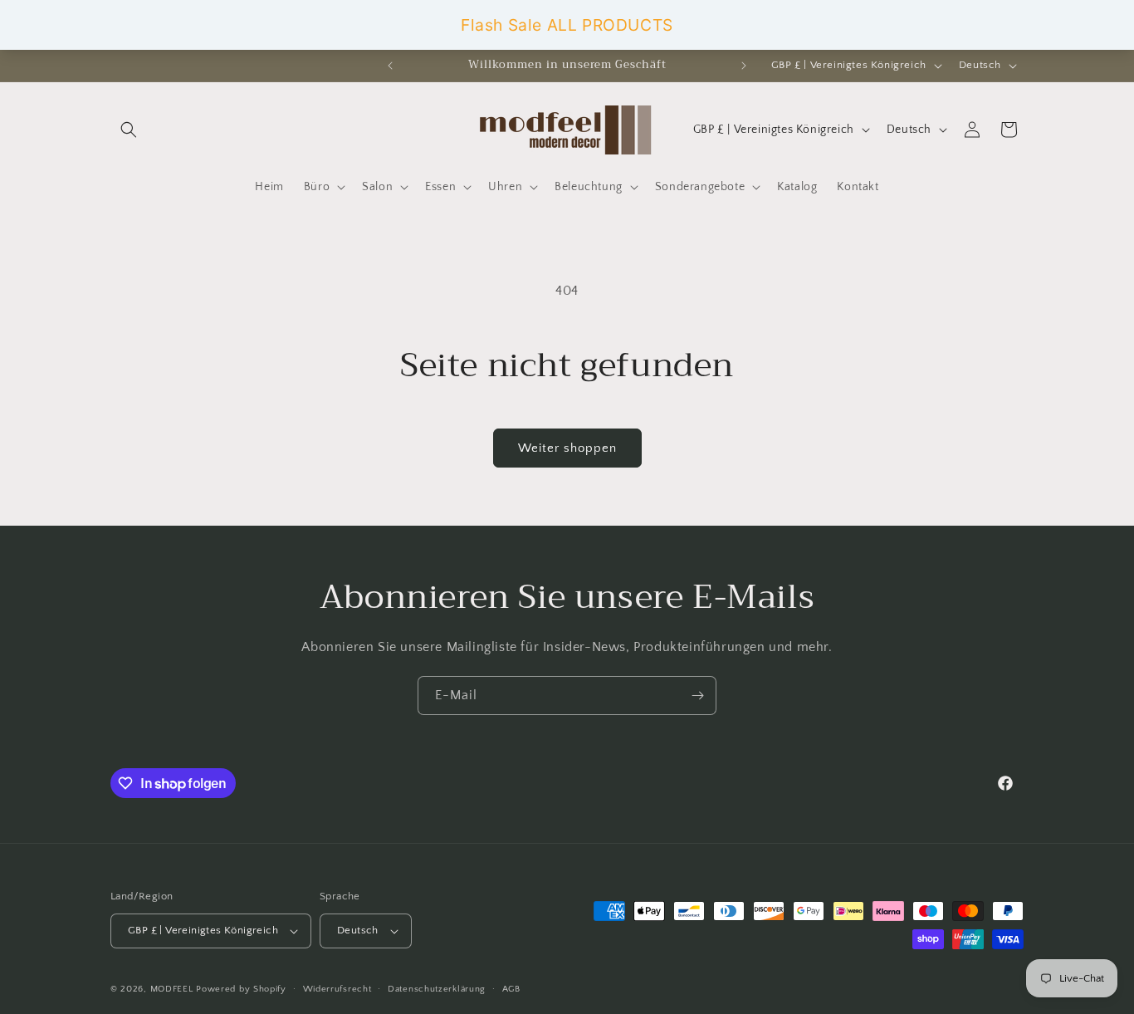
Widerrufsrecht (337, 989)
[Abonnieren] (697, 695)
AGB (511, 989)
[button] (128, 129)
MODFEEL (171, 989)
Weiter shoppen (567, 448)
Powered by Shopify (241, 989)
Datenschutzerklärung (437, 989)
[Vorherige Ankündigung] (390, 65)
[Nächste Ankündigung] (744, 65)
